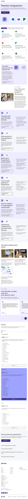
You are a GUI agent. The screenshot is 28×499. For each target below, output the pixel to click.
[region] (14, 307)
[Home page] (3, 1)
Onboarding (2, 472)
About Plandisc (12, 468)
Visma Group (9, 496)
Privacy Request (3, 486)
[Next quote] (25, 318)
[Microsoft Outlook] (12, 39)
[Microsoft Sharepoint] (12, 60)
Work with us (18, 496)
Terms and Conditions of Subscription (4, 476)
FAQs (10, 470)
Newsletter (11, 473)
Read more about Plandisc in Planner (5, 239)
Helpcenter (11, 471)
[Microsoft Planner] (25, 49)
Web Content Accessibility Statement (4, 484)
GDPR (11, 472)
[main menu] (26, 1)
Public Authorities (3, 485)
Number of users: (3, 330)
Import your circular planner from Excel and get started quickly (6, 215)
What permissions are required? (7, 456)
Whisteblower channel (24, 496)
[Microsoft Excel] (25, 60)
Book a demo (2, 470)
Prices (1, 468)
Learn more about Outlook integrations (5, 127)
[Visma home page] (3, 496)
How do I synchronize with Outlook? (8, 445)
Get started (11, 469)
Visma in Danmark (14, 496)
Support (2, 471)
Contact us (2, 469)
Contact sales (13, 365)
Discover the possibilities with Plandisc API (7, 82)
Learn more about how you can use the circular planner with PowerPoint (6, 171)
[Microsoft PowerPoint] (12, 49)
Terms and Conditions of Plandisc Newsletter (5, 482)
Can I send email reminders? (7, 448)
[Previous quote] (22, 318)
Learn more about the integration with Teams (6, 149)
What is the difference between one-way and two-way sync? (12, 452)
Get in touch (5, 440)
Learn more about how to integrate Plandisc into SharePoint (5, 194)
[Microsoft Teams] (25, 39)
